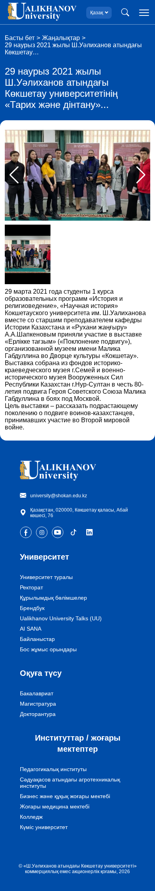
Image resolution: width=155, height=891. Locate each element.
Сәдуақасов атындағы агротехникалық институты (70, 782)
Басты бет (20, 38)
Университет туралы (46, 577)
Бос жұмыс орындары (48, 649)
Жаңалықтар (61, 38)
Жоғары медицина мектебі (54, 806)
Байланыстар (37, 639)
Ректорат (31, 587)
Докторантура (38, 714)
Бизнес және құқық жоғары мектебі (65, 796)
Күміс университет (44, 827)
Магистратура (38, 703)
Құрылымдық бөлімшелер (53, 598)
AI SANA (30, 628)
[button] (141, 175)
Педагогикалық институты (53, 769)
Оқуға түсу (41, 673)
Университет (44, 556)
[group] (77, 175)
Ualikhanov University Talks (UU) (61, 618)
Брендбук (32, 608)
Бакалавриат (36, 693)
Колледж (31, 817)
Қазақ (96, 12)
